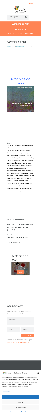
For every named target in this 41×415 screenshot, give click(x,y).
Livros (17, 33)
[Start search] (25, 17)
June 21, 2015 (10, 46)
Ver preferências (20, 407)
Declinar (20, 402)
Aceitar (20, 397)
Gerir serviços (6, 391)
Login (32, 3)
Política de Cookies (14, 411)
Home (9, 33)
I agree (20, 272)
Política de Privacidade (25, 411)
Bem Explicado (20, 46)
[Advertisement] (20, 64)
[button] (38, 373)
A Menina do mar (20, 23)
